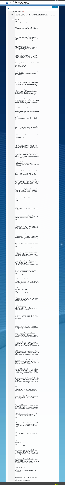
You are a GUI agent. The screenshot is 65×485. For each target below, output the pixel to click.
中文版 (58, 0)
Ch (23, 11)
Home (55, 0)
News (9, 5)
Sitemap (53, 0)
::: (50, 0)
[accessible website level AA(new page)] (56, 484)
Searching (13, 5)
